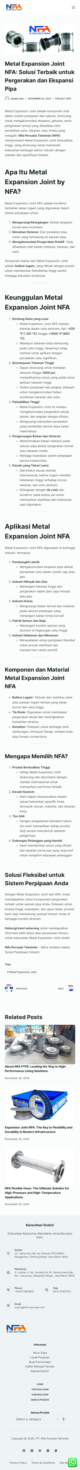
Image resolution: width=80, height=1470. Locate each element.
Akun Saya (40, 1352)
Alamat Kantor (40, 1371)
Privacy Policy (18, 1462)
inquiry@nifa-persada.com (30, 1307)
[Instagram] (48, 1450)
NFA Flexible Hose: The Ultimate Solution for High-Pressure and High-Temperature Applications (37, 1192)
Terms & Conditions (43, 1462)
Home (40, 1384)
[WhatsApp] (56, 1450)
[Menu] (73, 7)
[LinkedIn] (24, 1450)
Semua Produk (40, 1399)
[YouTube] (32, 1450)
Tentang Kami (40, 1389)
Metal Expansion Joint (21, 972)
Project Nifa (63, 98)
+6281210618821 (24, 1291)
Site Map (65, 1462)
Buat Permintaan (40, 1362)
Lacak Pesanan (40, 1357)
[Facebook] (40, 1450)
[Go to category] (63, 1419)
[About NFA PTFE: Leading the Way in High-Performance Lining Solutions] (40, 1044)
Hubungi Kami (40, 1394)
